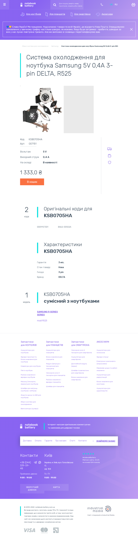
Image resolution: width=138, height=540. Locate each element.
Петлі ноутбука (26, 370)
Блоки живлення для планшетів (54, 358)
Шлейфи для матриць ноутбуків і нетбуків (29, 389)
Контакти (82, 441)
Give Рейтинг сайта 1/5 (83, 454)
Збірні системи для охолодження (28, 403)
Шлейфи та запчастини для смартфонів (80, 372)
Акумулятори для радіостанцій (103, 376)
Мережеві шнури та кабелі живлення (107, 369)
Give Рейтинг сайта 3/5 (88, 454)
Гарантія (48, 441)
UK (111, 4)
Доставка (27, 441)
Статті (72, 441)
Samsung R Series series (47, 313)
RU (116, 4)
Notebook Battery (29, 426)
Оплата (38, 441)
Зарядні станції (102, 357)
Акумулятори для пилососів (103, 351)
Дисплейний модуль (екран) (79, 365)
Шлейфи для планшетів (55, 386)
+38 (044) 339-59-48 (25, 465)
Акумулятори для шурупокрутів (103, 389)
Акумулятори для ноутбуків (27, 351)
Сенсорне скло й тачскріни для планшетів (55, 374)
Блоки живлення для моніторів (105, 383)
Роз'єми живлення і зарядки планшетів (53, 381)
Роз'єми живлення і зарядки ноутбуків (28, 376)
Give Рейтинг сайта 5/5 (93, 454)
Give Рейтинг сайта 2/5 (86, 454)
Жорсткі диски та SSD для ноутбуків (31, 396)
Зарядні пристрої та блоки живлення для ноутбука (29, 359)
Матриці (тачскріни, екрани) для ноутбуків (29, 383)
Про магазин (60, 441)
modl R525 (42, 320)
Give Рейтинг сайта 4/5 (90, 454)
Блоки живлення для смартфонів (79, 378)
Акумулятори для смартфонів (78, 358)
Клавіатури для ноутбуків (31, 366)
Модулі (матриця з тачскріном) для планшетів (53, 366)
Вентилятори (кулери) (29, 409)
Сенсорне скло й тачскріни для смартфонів (81, 351)
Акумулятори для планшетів (53, 351)
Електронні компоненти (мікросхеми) (106, 362)
